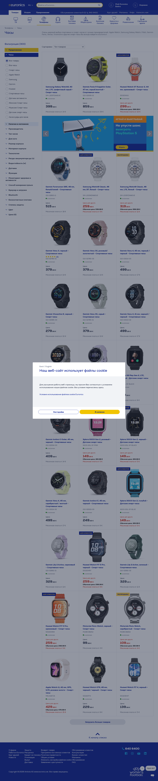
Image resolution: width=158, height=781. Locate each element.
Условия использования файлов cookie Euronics (61, 394)
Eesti (41, 366)
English (48, 366)
